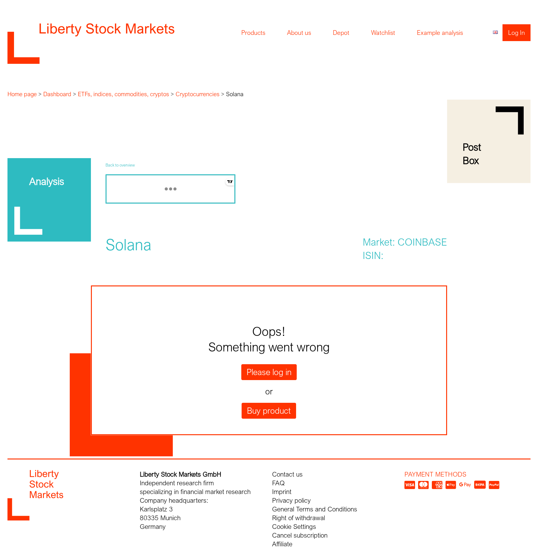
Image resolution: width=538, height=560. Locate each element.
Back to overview (120, 164)
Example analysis (440, 32)
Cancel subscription (300, 535)
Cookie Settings (294, 526)
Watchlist (383, 32)
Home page (22, 94)
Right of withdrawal (298, 518)
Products (253, 32)
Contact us (287, 474)
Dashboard (57, 94)
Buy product (269, 411)
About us (299, 32)
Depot (341, 32)
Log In (516, 32)
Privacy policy (291, 500)
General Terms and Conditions (314, 509)
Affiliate (282, 544)
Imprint (281, 492)
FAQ (278, 483)
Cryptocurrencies (197, 94)
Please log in (269, 372)
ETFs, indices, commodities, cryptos (123, 94)
